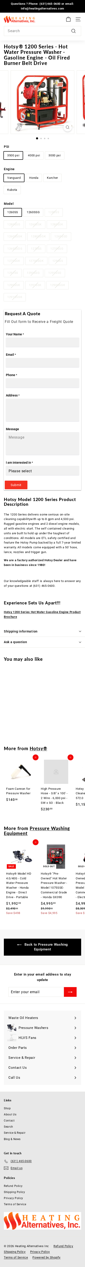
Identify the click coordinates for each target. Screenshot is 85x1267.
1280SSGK (38, 236)
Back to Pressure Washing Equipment (45, 946)
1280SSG (13, 224)
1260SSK (35, 224)
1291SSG (54, 272)
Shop (7, 1108)
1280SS (53, 212)
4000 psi (34, 155)
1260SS (12, 212)
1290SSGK (57, 285)
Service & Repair (14, 1132)
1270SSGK (36, 260)
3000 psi (55, 155)
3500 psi (13, 155)
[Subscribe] (70, 992)
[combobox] (42, 31)
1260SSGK (14, 236)
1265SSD (61, 236)
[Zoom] (67, 127)
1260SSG (33, 212)
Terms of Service (15, 1204)
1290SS (57, 260)
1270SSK (13, 260)
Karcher (52, 177)
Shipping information (21, 631)
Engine (9, 169)
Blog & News (12, 1139)
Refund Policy (13, 1186)
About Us (10, 1114)
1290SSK (13, 285)
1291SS (12, 272)
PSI (6, 146)
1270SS (36, 248)
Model (9, 203)
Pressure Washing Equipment (37, 831)
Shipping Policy (14, 1192)
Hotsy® (38, 748)
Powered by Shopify (46, 1257)
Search (8, 1126)
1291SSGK (14, 297)
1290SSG (33, 272)
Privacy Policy (13, 1198)
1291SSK (35, 285)
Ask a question (15, 642)
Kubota (12, 189)
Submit (16, 485)
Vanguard (14, 177)
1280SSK (56, 224)
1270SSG (56, 248)
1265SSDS (14, 248)
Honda (33, 177)
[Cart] (68, 19)
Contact (9, 1120)
